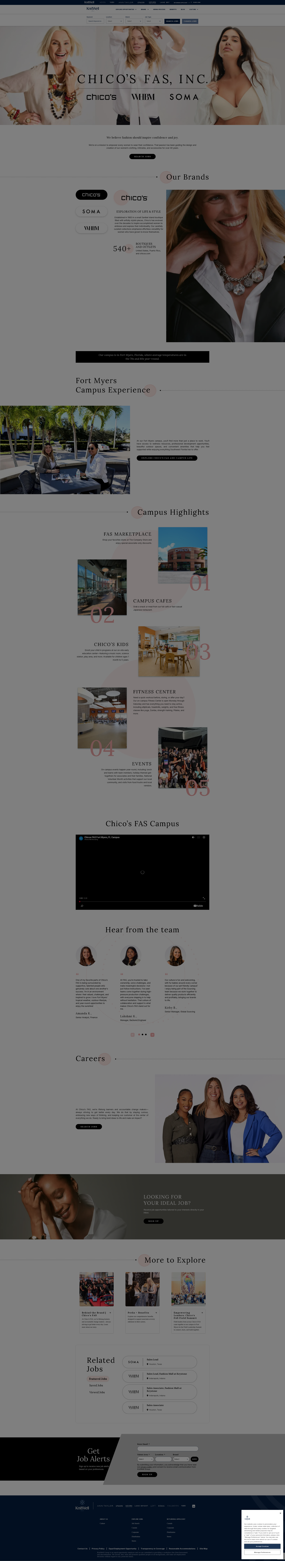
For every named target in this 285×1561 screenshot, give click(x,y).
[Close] (280, 1513)
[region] (262, 1534)
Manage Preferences (262, 1552)
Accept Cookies (262, 1546)
